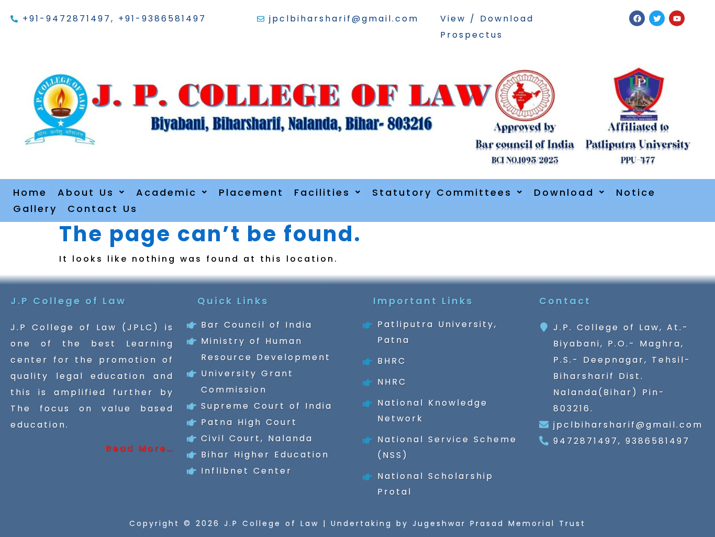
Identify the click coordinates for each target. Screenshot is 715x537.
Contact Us (103, 208)
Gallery (35, 208)
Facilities (322, 192)
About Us (86, 192)
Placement (251, 192)
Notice (636, 192)
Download (564, 192)
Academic (166, 192)
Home (30, 192)
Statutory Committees (442, 192)
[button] (91, 192)
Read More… (140, 448)
